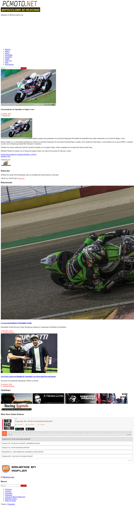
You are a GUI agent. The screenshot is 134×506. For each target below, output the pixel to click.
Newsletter (8, 493)
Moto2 (7, 51)
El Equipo (8, 489)
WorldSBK (8, 55)
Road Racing (9, 64)
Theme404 (11, 504)
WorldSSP (8, 57)
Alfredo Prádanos (8, 332)
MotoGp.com (8, 477)
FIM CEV (8, 61)
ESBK (7, 59)
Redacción (6, 115)
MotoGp (8, 49)
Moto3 (7, 53)
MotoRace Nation (11, 499)
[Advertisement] (67, 32)
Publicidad (8, 495)
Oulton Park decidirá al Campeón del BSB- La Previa (18, 154)
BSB (6, 62)
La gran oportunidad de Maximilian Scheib (16, 323)
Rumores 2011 (5, 156)
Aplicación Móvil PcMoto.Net (15, 497)
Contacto (8, 491)
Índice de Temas (10, 501)
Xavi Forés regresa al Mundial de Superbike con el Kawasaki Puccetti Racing (28, 376)
